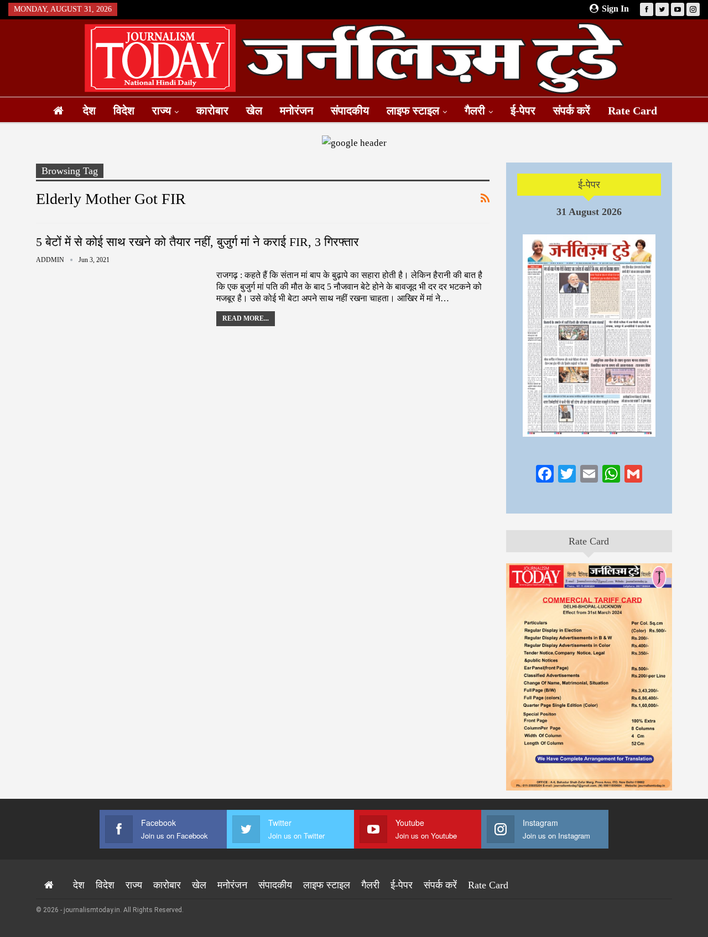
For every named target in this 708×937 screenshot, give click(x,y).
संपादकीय (350, 110)
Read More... (245, 318)
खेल (254, 110)
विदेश (123, 110)
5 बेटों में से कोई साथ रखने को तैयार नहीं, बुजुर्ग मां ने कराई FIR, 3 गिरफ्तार (197, 242)
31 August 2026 (589, 211)
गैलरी (475, 110)
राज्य (161, 110)
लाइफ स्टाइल (413, 110)
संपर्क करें (571, 110)
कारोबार (212, 110)
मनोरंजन (296, 110)
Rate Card (632, 110)
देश (89, 110)
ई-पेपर (523, 110)
